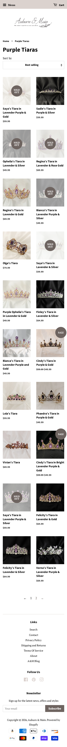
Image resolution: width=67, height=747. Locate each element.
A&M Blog (34, 661)
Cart (61, 5)
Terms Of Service (33, 650)
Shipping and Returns (33, 645)
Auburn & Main (37, 720)
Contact (33, 635)
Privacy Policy (33, 640)
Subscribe (54, 709)
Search (33, 629)
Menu (11, 5)
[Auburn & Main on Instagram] (41, 680)
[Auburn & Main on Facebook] (26, 680)
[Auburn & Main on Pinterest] (34, 680)
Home (6, 41)
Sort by (7, 58)
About (33, 656)
